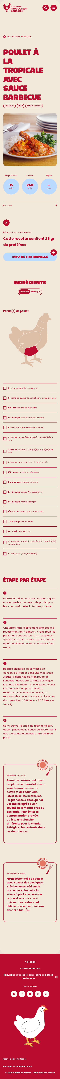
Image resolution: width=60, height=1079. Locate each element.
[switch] (30, 292)
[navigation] (45, 8)
